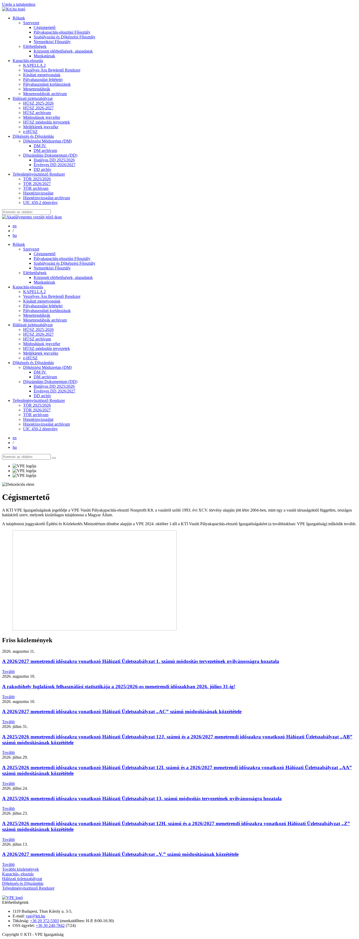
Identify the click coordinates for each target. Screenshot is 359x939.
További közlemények (20, 869)
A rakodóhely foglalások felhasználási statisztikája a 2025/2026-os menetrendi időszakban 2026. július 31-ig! (118, 686)
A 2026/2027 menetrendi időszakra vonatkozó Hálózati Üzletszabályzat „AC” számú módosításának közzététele (122, 711)
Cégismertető (44, 27)
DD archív (42, 169)
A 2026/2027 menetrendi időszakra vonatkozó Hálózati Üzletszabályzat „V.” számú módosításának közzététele (120, 854)
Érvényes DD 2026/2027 (54, 164)
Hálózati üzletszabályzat (33, 98)
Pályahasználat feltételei (43, 79)
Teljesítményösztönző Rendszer (39, 174)
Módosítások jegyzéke (41, 117)
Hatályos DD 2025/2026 (54, 160)
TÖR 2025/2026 (37, 179)
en (15, 226)
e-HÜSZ (30, 131)
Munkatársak (44, 56)
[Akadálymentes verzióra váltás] (32, 217)
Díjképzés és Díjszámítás (33, 136)
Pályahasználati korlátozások (47, 84)
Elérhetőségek (35, 46)
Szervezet (31, 23)
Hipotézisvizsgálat (38, 193)
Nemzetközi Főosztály (52, 41)
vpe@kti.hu (35, 916)
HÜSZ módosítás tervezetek (46, 122)
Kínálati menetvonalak (41, 75)
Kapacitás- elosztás (18, 874)
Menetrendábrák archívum (45, 93)
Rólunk (19, 18)
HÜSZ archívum (37, 112)
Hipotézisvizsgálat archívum (46, 198)
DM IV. (40, 146)
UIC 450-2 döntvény (40, 202)
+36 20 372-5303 (44, 920)
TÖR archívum (35, 188)
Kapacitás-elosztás (28, 60)
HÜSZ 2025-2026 (38, 103)
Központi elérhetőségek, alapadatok (63, 51)
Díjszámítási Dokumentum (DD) (50, 155)
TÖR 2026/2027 (37, 183)
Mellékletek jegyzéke (40, 127)
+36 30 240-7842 (50, 925)
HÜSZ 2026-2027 (38, 108)
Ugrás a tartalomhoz (18, 4)
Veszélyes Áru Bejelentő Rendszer (51, 70)
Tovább (8, 671)
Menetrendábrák (36, 89)
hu (15, 235)
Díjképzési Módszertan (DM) (47, 141)
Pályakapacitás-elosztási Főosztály (62, 32)
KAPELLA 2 (34, 65)
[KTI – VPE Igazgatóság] (13, 9)
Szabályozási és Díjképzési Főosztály (64, 37)
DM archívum (45, 150)
